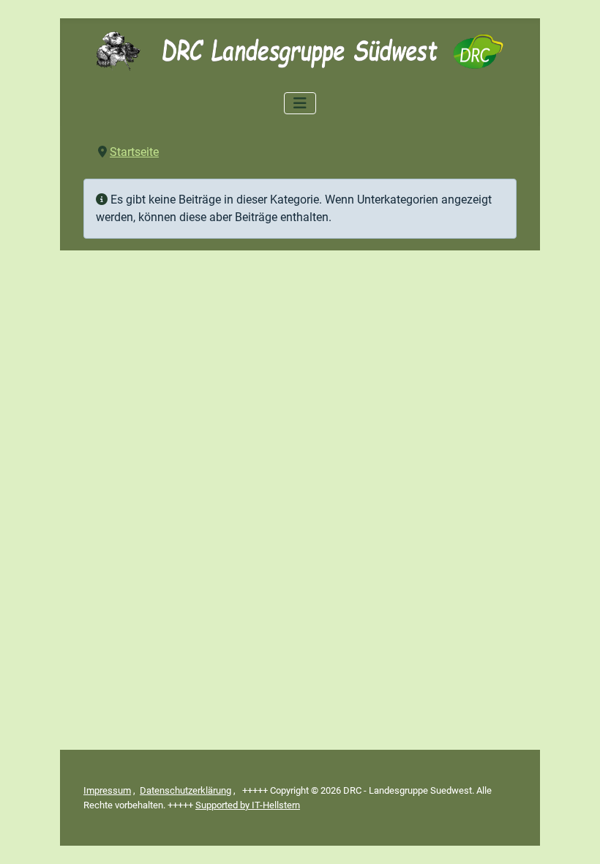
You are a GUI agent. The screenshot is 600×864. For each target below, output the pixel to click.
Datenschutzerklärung (185, 790)
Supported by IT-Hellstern (247, 805)
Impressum (107, 790)
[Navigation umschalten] (300, 103)
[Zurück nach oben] (574, 837)
